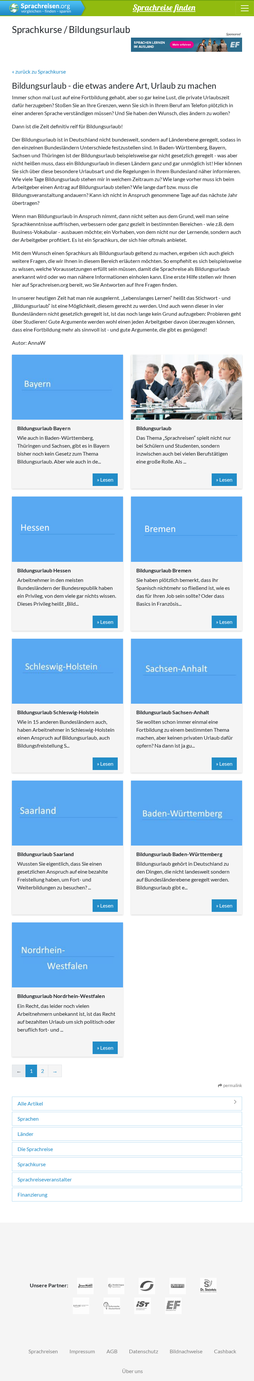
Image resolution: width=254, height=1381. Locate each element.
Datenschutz (143, 1351)
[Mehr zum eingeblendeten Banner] (186, 45)
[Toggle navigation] (244, 8)
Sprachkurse (32, 1164)
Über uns (132, 1371)
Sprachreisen (43, 1351)
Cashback (225, 1351)
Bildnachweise (186, 1351)
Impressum (82, 1351)
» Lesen (105, 479)
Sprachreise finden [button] (164, 7)
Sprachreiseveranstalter (45, 1179)
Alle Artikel (30, 1103)
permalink (232, 1085)
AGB (111, 1351)
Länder (25, 1134)
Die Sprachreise (35, 1149)
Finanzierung (32, 1194)
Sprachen (28, 1118)
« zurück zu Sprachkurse (39, 71)
